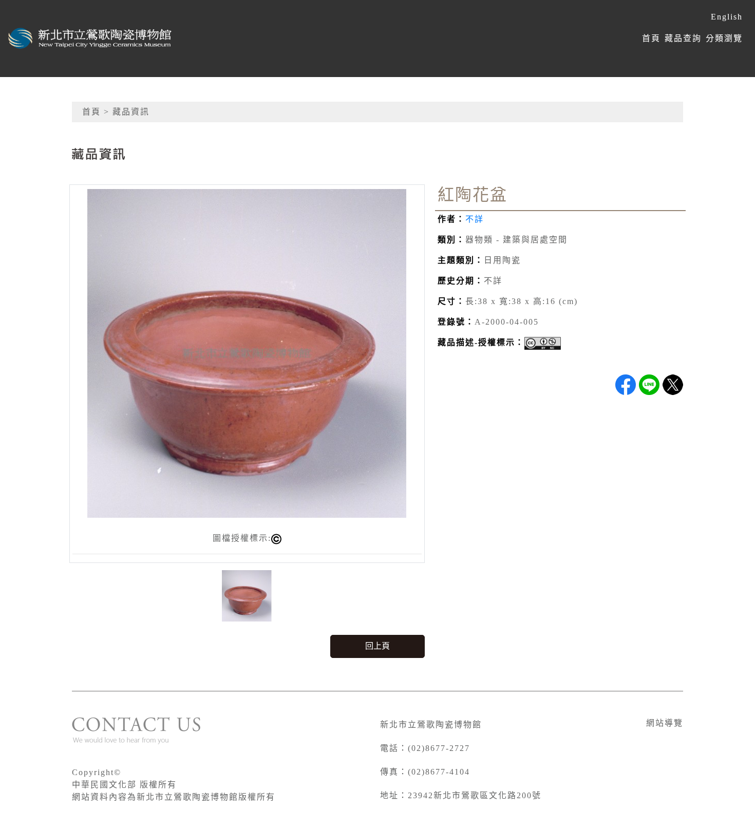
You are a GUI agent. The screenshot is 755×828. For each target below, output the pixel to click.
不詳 (474, 219)
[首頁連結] (90, 38)
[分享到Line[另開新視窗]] (649, 384)
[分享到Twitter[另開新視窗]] (673, 384)
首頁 (651, 38)
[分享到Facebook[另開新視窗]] (625, 384)
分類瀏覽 (724, 38)
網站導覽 (664, 723)
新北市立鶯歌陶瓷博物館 (431, 724)
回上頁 (377, 646)
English (727, 16)
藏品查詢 (683, 38)
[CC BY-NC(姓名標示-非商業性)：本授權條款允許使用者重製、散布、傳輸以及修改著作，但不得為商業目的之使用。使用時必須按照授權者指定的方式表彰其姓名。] (542, 343)
